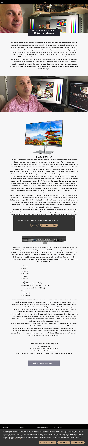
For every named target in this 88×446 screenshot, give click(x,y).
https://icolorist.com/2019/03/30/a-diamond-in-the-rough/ (53, 353)
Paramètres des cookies (47, 442)
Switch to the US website (48, 225)
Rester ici (34, 225)
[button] (2, 2)
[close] (73, 217)
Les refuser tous (63, 442)
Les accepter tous (77, 442)
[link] (44, 2)
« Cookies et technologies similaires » (23, 438)
